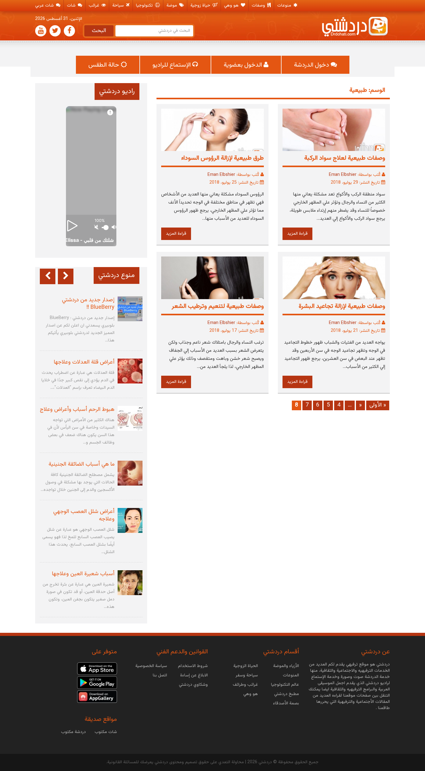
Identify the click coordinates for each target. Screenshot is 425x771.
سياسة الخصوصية (151, 666)
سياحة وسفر (247, 675)
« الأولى (377, 405)
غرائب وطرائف (245, 684)
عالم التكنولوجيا (285, 684)
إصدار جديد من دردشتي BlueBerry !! (88, 304)
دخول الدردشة (312, 65)
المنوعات (291, 675)
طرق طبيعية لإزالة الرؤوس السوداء (222, 158)
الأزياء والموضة (286, 666)
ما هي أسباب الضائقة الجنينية (81, 464)
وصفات (259, 5)
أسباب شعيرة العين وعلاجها (83, 574)
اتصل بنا (160, 675)
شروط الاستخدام (193, 666)
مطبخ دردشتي (286, 694)
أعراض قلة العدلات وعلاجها (84, 362)
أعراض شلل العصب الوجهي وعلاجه (83, 515)
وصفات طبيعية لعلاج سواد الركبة (344, 158)
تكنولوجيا (145, 5)
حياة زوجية (201, 5)
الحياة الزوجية (245, 666)
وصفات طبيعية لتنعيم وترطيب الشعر (218, 306)
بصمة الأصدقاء (286, 703)
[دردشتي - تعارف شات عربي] (97, 668)
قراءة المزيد (297, 233)
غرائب (94, 5)
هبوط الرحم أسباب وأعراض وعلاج (77, 409)
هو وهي (232, 5)
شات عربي (45, 5)
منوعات (284, 5)
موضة (172, 5)
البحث (99, 30)
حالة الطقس (104, 65)
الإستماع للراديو (172, 65)
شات (72, 5)
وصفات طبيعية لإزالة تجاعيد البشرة (342, 306)
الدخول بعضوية (244, 65)
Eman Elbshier (343, 175)
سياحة (118, 5)
